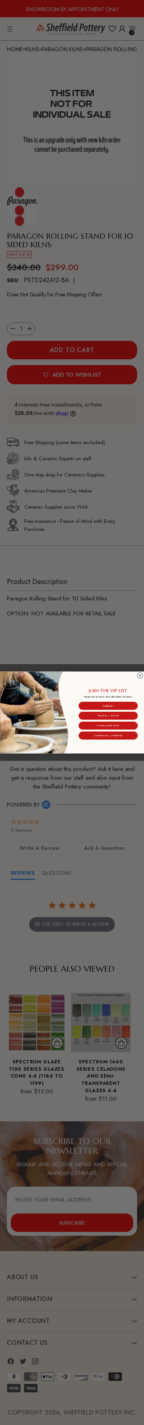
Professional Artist (108, 725)
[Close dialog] (140, 676)
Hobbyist (108, 706)
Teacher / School (108, 715)
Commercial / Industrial (108, 735)
